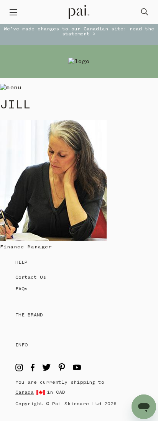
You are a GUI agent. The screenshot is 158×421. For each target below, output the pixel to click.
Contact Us (30, 277)
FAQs (21, 288)
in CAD (56, 392)
